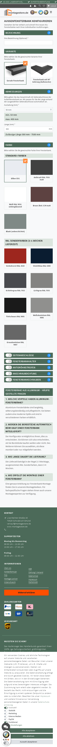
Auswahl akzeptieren (28, 741)
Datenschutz (33, 576)
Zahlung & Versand (35, 572)
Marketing (13, 713)
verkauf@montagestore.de (19, 523)
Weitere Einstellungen (13, 725)
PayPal (11, 719)
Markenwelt (33, 582)
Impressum (32, 579)
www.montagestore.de (17, 526)
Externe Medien (15, 716)
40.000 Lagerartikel (13, 2)
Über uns (7, 568)
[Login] (31, 6)
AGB (30, 569)
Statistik (12, 710)
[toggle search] (40, 6)
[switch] (6, 742)
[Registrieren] (35, 6)
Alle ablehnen (28, 736)
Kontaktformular (10, 571)
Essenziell (13, 707)
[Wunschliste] (44, 6)
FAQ (5, 575)
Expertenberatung (40, 2)
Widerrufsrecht (9, 582)
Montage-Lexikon (11, 579)
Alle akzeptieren (28, 730)
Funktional (13, 722)
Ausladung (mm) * (11, 105)
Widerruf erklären (26, 592)
